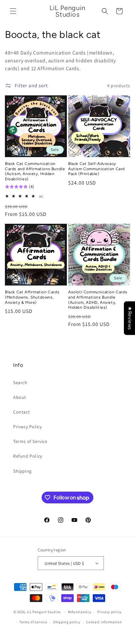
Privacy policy (109, 612)
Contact (21, 412)
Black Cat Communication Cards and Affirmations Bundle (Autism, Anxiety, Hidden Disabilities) (35, 171)
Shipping (22, 471)
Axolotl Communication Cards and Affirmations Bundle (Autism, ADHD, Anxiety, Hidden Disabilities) (97, 300)
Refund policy (79, 612)
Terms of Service (30, 441)
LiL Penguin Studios (44, 612)
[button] (13, 11)
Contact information (104, 622)
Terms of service (33, 622)
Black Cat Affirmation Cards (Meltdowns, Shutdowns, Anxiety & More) (32, 297)
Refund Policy (27, 456)
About (19, 397)
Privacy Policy (27, 427)
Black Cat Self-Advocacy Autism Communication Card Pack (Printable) (96, 168)
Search (20, 382)
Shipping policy (66, 622)
